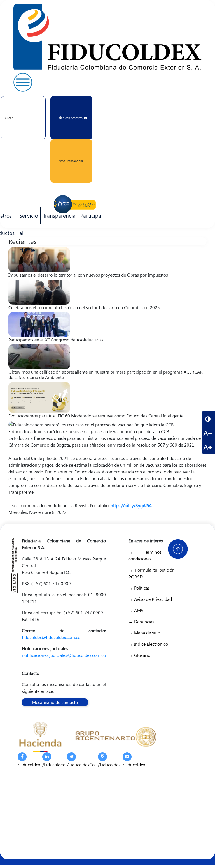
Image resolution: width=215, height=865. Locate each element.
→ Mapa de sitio (144, 633)
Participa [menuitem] (89, 218)
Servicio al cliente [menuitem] (27, 218)
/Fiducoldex (29, 764)
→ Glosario (139, 655)
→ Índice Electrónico (148, 644)
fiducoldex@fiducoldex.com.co (51, 637)
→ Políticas (139, 588)
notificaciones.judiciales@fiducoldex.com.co (64, 655)
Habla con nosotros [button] (69, 118)
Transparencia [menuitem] (59, 215)
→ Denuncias (141, 621)
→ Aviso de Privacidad (150, 599)
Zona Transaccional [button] (72, 161)
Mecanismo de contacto (55, 702)
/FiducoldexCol (81, 764)
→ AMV (136, 610)
